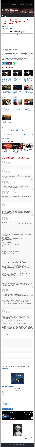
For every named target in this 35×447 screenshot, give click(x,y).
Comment (4, 337)
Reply (32, 167)
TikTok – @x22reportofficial (6, 404)
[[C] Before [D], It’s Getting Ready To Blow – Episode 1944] (7, 143)
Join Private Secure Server (17, 390)
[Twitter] (5, 63)
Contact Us (27, 14)
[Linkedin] (7, 63)
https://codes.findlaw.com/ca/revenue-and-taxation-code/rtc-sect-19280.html (15, 231)
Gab (2, 401)
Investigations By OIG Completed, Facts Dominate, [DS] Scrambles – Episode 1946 (28, 151)
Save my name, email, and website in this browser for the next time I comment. (16, 366)
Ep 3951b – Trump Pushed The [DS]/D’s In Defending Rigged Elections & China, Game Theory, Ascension (28, 108)
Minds (2, 402)
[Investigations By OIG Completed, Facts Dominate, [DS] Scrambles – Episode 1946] (28, 143)
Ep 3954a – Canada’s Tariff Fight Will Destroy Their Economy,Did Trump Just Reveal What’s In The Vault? (6, 94)
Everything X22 (14, 14)
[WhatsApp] (14, 63)
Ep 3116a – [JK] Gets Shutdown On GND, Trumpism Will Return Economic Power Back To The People (17, 137)
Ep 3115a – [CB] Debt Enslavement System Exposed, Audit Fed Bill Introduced (17, 134)
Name (3, 350)
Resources (21, 14)
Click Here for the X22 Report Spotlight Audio (17, 420)
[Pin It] (9, 63)
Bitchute (3, 394)
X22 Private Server (7, 14)
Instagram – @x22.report (5, 403)
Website (3, 361)
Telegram (3, 400)
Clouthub (3, 395)
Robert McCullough (10, 191)
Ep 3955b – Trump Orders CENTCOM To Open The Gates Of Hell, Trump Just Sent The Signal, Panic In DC (6, 79)
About (5, 16)
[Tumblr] (11, 63)
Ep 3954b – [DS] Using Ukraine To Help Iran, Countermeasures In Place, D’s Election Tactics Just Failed (28, 79)
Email (3, 356)
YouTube (3, 393)
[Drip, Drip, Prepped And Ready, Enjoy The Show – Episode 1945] (17, 143)
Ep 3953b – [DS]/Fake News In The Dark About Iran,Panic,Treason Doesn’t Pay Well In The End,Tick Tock (17, 94)
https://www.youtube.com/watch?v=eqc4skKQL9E (13, 320)
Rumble (3, 392)
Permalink (9, 163)
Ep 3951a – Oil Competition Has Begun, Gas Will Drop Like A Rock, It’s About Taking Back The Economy (6, 124)
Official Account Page (5, 405)
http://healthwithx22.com (7, 50)
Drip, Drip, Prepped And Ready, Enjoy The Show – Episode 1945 (17, 150)
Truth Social (3, 398)
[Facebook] (3, 63)
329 (24, 130)
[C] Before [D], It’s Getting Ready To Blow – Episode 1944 (6, 150)
